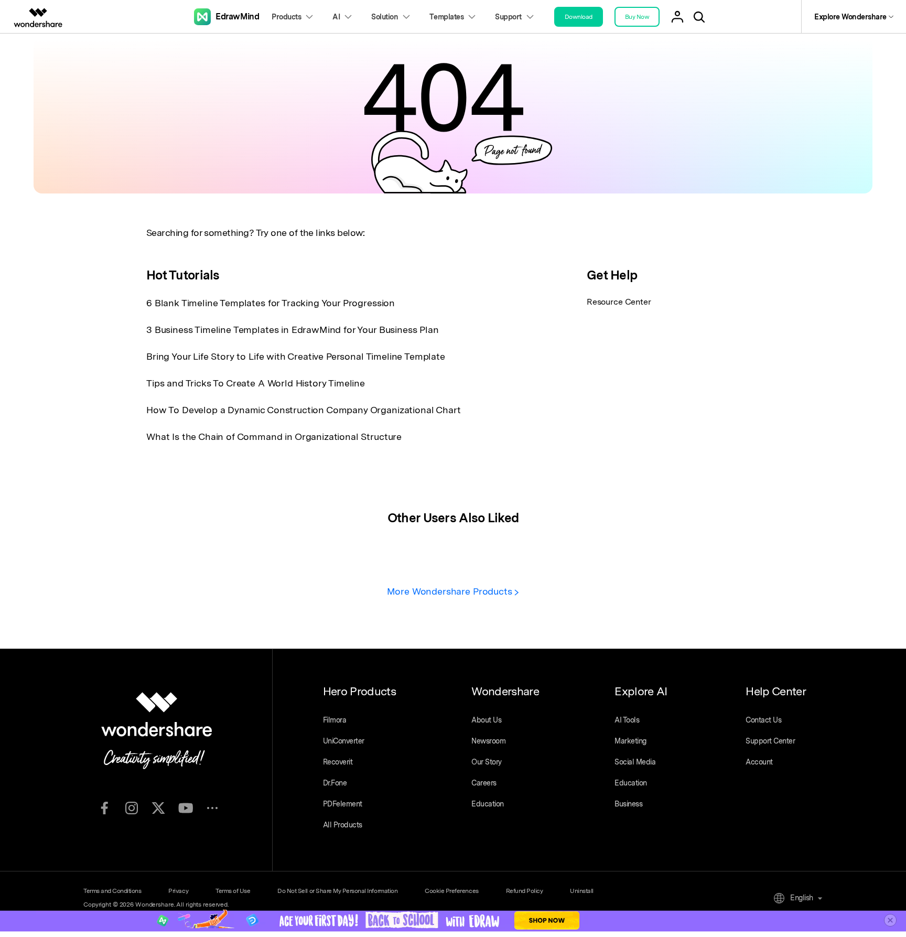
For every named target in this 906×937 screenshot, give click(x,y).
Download (578, 16)
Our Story (486, 762)
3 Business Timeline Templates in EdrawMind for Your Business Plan (292, 329)
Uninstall (582, 891)
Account (759, 762)
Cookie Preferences (451, 891)
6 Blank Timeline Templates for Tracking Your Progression (270, 302)
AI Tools (626, 720)
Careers (484, 783)
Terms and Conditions (112, 891)
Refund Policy (524, 891)
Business (628, 804)
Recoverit (338, 762)
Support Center (770, 741)
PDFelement (342, 804)
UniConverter (343, 741)
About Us (486, 720)
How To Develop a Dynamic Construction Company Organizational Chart (303, 409)
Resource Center (619, 302)
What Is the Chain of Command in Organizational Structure (274, 436)
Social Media (634, 762)
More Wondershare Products (451, 591)
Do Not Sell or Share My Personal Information (337, 891)
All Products (342, 825)
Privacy (178, 891)
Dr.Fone (335, 783)
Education (487, 804)
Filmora (335, 720)
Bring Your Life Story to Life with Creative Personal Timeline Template (295, 356)
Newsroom (488, 741)
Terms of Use (232, 891)
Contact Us (763, 720)
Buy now (637, 16)
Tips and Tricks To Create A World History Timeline (255, 383)
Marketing (630, 741)
